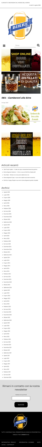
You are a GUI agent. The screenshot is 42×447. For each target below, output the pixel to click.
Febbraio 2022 (7, 339)
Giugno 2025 (7, 230)
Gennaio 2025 (7, 244)
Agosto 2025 (7, 224)
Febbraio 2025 (7, 241)
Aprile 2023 (6, 301)
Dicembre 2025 (7, 214)
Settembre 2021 (7, 353)
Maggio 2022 (7, 331)
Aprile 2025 (6, 235)
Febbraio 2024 (7, 274)
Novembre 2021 (7, 347)
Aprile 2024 (6, 268)
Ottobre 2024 (7, 252)
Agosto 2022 (7, 323)
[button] (38, 45)
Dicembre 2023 (7, 279)
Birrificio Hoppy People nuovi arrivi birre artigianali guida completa (21, 180)
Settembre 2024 (8, 254)
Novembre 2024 (8, 249)
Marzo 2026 (6, 205)
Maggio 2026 (7, 200)
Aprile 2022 (6, 333)
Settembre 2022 (8, 320)
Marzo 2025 (6, 238)
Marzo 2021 (6, 369)
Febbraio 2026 (7, 208)
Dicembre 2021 (7, 344)
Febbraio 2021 (7, 372)
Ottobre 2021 (7, 350)
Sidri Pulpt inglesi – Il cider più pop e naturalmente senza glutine (20, 169)
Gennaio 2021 (7, 374)
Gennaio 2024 (7, 276)
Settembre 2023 (8, 287)
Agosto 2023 (7, 290)
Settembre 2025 (8, 222)
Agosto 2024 (7, 257)
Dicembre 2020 (7, 377)
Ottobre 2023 (7, 284)
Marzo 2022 (6, 336)
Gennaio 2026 (7, 211)
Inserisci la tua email (21, 394)
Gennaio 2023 (7, 309)
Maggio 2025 (7, 233)
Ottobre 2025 (7, 219)
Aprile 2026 (6, 203)
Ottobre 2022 (7, 317)
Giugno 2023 (7, 295)
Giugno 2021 (7, 361)
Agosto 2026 (7, 192)
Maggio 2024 (7, 265)
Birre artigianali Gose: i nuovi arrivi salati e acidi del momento (19, 177)
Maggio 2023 (7, 298)
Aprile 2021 (6, 366)
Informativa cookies (26, 442)
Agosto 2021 (7, 355)
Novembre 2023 (8, 282)
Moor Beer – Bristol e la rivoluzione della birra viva (16, 175)
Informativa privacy (8, 442)
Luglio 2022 (6, 325)
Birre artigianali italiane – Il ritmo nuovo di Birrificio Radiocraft (20, 172)
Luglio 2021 (6, 358)
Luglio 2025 (6, 227)
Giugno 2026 (7, 197)
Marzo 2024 (7, 271)
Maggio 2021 (7, 363)
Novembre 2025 (8, 216)
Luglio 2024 (7, 260)
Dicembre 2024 (7, 246)
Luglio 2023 (6, 293)
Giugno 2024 (7, 263)
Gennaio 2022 (7, 342)
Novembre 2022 (8, 314)
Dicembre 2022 (7, 312)
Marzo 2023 (6, 304)
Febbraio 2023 (7, 306)
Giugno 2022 (7, 328)
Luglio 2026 (6, 195)
